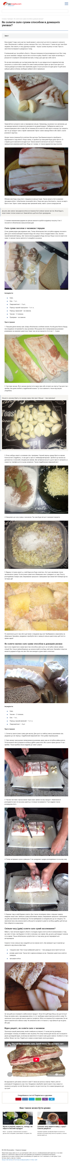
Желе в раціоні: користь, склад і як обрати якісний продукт (17, 1127)
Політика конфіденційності (22, 1160)
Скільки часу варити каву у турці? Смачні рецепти (51, 1127)
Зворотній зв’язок (7, 1160)
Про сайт (34, 1160)
